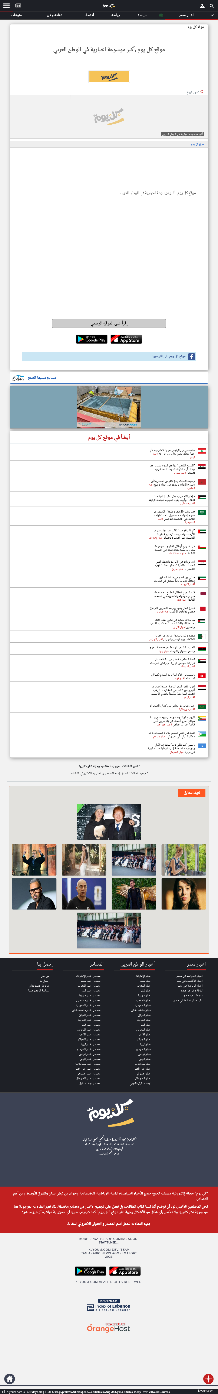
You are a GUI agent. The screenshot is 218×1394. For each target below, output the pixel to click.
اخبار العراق (145, 1015)
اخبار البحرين (144, 1029)
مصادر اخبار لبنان (90, 990)
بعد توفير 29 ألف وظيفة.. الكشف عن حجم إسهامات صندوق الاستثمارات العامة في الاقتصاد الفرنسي (174, 515)
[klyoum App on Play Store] (92, 1275)
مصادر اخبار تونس (89, 1054)
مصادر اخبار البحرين (88, 1029)
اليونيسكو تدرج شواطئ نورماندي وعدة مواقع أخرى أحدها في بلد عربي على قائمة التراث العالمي (172, 721)
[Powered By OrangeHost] (109, 1333)
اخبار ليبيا (146, 1044)
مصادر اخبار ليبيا (90, 1044)
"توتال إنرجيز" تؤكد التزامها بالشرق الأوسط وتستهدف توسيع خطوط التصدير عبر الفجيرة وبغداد (174, 534)
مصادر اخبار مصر (90, 981)
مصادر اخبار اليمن (90, 1059)
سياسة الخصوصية (38, 990)
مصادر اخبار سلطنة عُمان (86, 1010)
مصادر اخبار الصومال (88, 1078)
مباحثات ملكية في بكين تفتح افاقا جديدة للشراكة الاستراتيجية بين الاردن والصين (172, 623)
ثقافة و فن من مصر (192, 990)
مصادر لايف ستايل (89, 1083)
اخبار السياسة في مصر (189, 976)
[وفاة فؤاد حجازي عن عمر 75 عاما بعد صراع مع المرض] (34, 860)
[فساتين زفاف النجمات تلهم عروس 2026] (84, 860)
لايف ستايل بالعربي (140, 1083)
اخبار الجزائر (144, 1039)
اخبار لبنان (146, 990)
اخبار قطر (146, 1025)
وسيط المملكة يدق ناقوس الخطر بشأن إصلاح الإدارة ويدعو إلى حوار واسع (173, 483)
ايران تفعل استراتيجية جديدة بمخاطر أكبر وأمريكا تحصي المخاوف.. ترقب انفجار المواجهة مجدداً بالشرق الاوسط (173, 690)
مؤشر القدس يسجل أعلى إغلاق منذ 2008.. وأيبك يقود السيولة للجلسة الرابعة (171, 498)
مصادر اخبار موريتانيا (87, 1064)
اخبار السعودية (143, 1005)
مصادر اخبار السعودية (88, 1005)
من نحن (44, 976)
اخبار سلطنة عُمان (141, 1010)
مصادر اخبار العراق (89, 1015)
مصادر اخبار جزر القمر (87, 1069)
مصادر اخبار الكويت (88, 1020)
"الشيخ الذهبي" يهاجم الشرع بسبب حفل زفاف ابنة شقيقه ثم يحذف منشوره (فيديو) (172, 469)
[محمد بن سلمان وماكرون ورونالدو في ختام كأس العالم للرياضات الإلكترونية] (134, 860)
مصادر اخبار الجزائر (89, 1039)
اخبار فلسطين (143, 1000)
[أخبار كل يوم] (109, 6)
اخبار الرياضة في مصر (190, 985)
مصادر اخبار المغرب (89, 985)
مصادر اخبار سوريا (89, 995)
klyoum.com (205, 1391)
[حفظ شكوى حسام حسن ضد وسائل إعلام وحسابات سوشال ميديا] (84, 894)
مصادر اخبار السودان (88, 1049)
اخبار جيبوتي (144, 1073)
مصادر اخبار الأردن (89, 1034)
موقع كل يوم (196, 27)
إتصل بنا (44, 981)
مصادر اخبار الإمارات (88, 976)
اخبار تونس (145, 1054)
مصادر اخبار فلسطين (88, 1000)
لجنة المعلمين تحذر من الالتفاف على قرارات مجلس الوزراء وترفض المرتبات (172, 661)
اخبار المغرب (144, 985)
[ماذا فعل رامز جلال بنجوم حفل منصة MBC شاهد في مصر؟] (134, 894)
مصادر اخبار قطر (90, 1025)
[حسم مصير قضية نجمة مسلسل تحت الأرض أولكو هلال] (184, 894)
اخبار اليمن (145, 1059)
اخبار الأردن (145, 1034)
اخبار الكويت (144, 1020)
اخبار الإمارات (143, 976)
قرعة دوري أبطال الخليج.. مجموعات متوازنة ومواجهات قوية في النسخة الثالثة (174, 550)
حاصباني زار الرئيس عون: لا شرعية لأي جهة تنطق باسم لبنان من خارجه (172, 452)
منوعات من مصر (193, 995)
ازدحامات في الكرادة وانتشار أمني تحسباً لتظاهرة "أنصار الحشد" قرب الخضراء (175, 565)
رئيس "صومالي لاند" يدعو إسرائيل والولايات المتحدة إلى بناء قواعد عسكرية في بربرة (171, 748)
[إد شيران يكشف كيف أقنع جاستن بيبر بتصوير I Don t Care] (109, 822)
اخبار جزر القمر (143, 1069)
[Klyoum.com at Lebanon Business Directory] (109, 1312)
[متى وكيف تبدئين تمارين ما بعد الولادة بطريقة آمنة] (184, 860)
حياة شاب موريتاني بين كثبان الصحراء (172, 705)
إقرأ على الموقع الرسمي (109, 323)
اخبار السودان (144, 1049)
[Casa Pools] (109, 407)
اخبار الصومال (143, 1078)
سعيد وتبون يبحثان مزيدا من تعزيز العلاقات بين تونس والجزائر (175, 637)
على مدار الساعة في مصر (188, 1000)
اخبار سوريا (145, 995)
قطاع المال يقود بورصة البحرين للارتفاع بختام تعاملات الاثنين (172, 609)
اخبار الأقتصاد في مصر (189, 981)
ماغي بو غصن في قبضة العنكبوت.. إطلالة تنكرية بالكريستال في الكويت (174, 579)
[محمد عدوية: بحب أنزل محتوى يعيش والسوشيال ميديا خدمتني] (34, 894)
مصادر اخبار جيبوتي (88, 1073)
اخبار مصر (146, 981)
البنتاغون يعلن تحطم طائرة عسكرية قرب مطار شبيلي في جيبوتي (171, 734)
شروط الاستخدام (39, 985)
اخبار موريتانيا (143, 1064)
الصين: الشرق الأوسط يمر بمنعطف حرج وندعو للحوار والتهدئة (172, 649)
